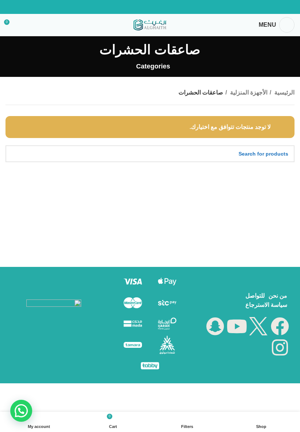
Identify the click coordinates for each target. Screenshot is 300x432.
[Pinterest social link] (159, 6)
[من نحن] (278, 296)
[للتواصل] (255, 296)
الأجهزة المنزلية (248, 92)
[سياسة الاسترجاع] (266, 305)
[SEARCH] (13, 153)
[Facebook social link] (169, 6)
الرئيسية (284, 92)
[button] (21, 411)
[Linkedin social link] (150, 6)
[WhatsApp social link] (140, 6)
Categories (153, 66)
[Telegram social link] (131, 6)
